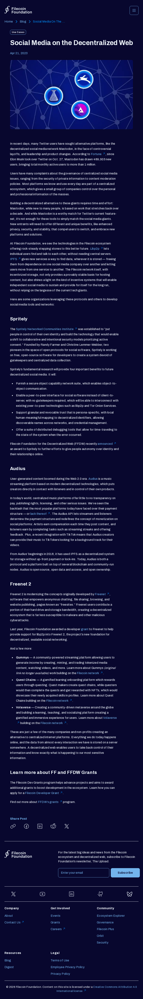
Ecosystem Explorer (111, 915)
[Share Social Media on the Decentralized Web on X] (66, 826)
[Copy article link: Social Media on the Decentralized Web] (13, 826)
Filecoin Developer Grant (42, 793)
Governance (105, 922)
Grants (55, 922)
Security (102, 942)
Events (55, 915)
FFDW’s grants (48, 802)
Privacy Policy (60, 973)
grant (84, 629)
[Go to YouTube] (42, 894)
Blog (23, 21)
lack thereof (38, 513)
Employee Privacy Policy (68, 967)
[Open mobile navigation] (134, 10)
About (8, 915)
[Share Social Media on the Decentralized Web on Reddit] (53, 826)
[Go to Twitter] (13, 894)
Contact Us (12, 922)
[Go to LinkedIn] (71, 894)
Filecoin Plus (105, 929)
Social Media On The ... (49, 21)
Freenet (100, 594)
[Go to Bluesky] (129, 894)
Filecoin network (88, 673)
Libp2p (94, 248)
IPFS (13, 259)
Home (8, 21)
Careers (56, 929)
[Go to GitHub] (100, 894)
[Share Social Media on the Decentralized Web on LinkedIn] (39, 826)
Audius (93, 478)
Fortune (96, 154)
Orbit (100, 935)
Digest (9, 967)
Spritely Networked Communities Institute (45, 329)
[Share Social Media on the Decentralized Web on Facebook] (26, 826)
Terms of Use (60, 960)
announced (105, 443)
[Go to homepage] (18, 10)
